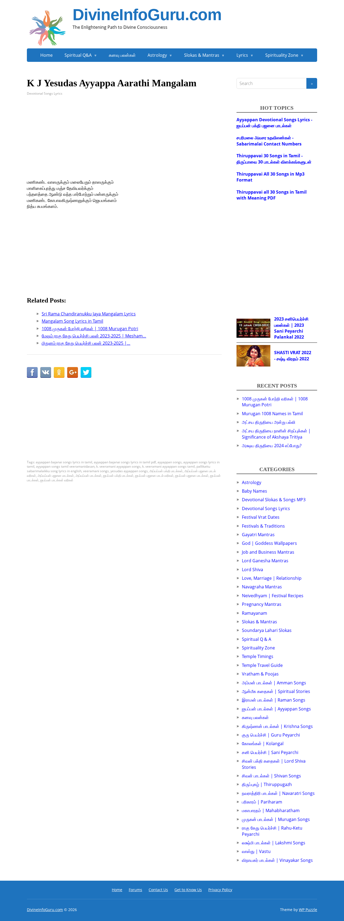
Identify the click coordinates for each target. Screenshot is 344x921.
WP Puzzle (308, 909)
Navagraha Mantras (262, 587)
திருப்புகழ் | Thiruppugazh (267, 784)
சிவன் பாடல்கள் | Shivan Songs (271, 776)
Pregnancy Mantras (261, 604)
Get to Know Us (188, 889)
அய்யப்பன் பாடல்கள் (89, 475)
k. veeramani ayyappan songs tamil (168, 466)
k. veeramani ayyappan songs (118, 466)
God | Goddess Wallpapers (269, 543)
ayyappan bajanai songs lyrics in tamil (64, 462)
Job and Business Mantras (268, 552)
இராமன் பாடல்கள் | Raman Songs (273, 700)
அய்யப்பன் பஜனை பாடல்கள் (56, 475)
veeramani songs (96, 471)
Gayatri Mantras (258, 535)
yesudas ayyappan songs (129, 471)
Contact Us (158, 889)
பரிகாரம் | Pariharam (262, 802)
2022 (299, 337)
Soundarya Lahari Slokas (267, 630)
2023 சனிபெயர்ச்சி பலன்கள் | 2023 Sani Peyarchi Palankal (291, 328)
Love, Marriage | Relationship (272, 578)
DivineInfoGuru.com (147, 15)
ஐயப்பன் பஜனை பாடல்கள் (192, 475)
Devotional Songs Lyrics (44, 93)
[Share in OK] (59, 372)
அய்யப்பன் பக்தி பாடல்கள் (166, 471)
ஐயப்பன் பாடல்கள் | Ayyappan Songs (276, 709)
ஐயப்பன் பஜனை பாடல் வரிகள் (154, 475)
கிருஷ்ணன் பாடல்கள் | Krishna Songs (277, 726)
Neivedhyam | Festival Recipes (272, 596)
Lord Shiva (252, 569)
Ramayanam (254, 613)
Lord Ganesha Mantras (265, 561)
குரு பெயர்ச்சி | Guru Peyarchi (271, 735)
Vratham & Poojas (260, 674)
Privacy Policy (220, 889)
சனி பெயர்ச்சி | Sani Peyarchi (270, 752)
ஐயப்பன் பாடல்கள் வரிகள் (56, 480)
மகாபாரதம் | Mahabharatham (271, 810)
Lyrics (242, 55)
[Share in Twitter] (86, 372)
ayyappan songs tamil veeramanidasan (65, 466)
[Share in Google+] (72, 372)
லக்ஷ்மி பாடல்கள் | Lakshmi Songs (273, 843)
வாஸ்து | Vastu (256, 851)
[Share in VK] (45, 372)
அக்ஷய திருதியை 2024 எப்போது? (272, 446)
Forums (135, 889)
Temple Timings (257, 656)
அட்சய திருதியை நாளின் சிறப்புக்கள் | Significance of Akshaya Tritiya (276, 434)
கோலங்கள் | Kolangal (263, 743)
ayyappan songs (169, 462)
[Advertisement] (124, 141)
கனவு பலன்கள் (122, 55)
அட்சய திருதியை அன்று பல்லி (268, 422)
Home (46, 55)
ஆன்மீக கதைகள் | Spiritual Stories (276, 691)
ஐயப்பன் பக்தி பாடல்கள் (118, 475)
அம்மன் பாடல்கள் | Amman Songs (274, 683)
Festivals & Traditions (263, 526)
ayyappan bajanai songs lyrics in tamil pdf (125, 462)
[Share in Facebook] (32, 372)
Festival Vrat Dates (261, 517)
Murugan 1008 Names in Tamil (272, 414)
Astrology (157, 55)
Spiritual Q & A (256, 639)
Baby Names (254, 491)
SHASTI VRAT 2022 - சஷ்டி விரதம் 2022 (292, 355)
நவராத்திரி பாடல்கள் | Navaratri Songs (278, 793)
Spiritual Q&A (78, 55)
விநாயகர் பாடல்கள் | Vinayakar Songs (277, 860)
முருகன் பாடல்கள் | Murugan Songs (276, 819)
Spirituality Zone (281, 55)
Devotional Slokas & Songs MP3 (274, 500)
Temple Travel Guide (262, 665)
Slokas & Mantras (201, 55)
